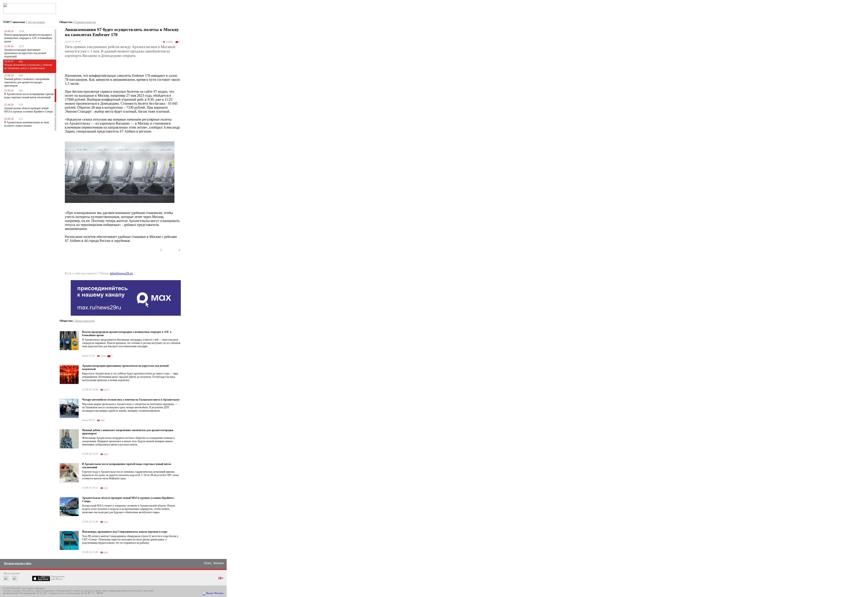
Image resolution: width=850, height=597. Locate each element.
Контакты (219, 563)
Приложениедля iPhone (58, 577)
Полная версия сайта (17, 563)
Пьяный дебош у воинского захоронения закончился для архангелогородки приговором (26, 82)
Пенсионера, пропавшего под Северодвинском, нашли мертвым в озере (124, 531)
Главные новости (85, 22)
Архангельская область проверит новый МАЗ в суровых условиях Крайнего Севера (28, 110)
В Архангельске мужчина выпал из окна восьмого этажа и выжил (26, 124)
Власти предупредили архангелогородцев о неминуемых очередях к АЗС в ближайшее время (28, 38)
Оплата (207, 563)
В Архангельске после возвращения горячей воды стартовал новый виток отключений (29, 95)
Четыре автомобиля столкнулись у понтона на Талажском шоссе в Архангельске (28, 66)
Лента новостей (85, 320)
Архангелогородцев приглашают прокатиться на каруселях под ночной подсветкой (25, 53)
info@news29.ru (121, 273)
